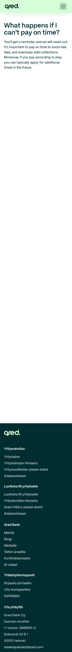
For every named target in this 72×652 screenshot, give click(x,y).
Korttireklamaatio (17, 558)
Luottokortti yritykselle (21, 494)
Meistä (9, 532)
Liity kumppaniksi (17, 589)
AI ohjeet (10, 564)
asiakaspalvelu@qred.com (23, 647)
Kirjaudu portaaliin (17, 583)
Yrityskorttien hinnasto (21, 500)
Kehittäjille (12, 596)
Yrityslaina (12, 456)
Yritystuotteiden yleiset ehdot (26, 469)
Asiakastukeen (15, 476)
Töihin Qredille (14, 552)
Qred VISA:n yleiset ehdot (23, 507)
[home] (12, 6)
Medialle (10, 545)
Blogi (8, 539)
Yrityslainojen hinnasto (21, 463)
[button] (63, 6)
